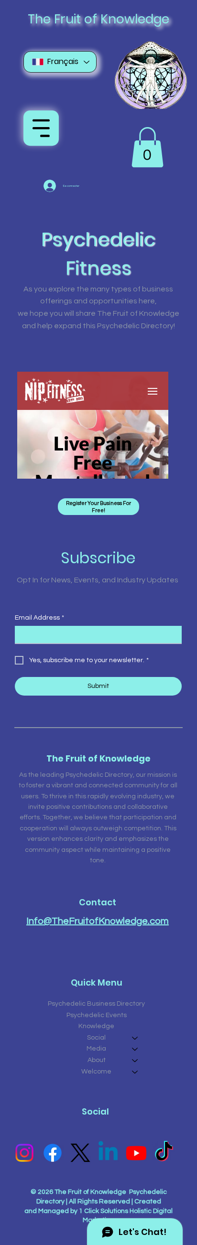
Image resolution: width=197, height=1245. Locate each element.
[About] (135, 1060)
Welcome (96, 1071)
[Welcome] (135, 1072)
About (97, 1060)
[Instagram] (24, 1153)
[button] (147, 147)
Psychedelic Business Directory (96, 1003)
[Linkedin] (108, 1153)
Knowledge (96, 1026)
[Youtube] (136, 1153)
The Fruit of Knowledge (98, 19)
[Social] (135, 1038)
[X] (80, 1153)
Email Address (39, 617)
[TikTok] (164, 1153)
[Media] (135, 1049)
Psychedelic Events (96, 1015)
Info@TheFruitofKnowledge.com (97, 921)
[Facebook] (53, 1153)
